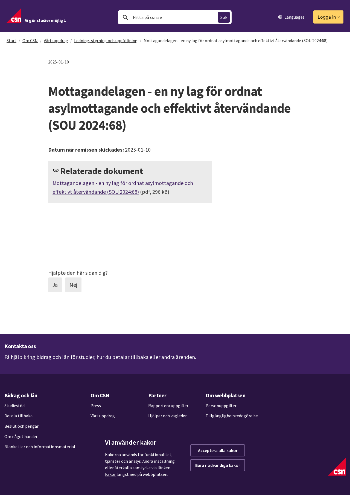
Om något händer (20, 436)
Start (11, 40)
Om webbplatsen (225, 395)
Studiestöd (14, 405)
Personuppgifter (221, 405)
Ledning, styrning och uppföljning (106, 40)
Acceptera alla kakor (218, 450)
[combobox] (175, 17)
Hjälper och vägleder (167, 415)
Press (96, 405)
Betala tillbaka (18, 415)
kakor (110, 474)
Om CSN (30, 40)
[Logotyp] (337, 467)
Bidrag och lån (20, 395)
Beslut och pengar (21, 426)
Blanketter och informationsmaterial (39, 446)
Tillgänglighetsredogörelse (232, 415)
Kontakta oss (20, 346)
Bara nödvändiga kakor (217, 465)
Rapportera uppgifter (168, 405)
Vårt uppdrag (56, 40)
